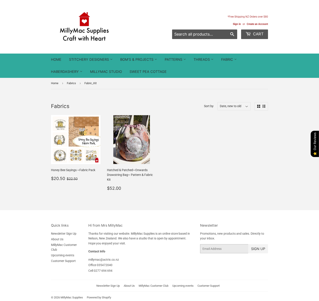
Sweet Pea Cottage (148, 71)
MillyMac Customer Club (153, 285)
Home (56, 59)
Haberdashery (65, 71)
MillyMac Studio (106, 71)
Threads (202, 59)
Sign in (237, 24)
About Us (57, 239)
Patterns (174, 59)
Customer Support (63, 261)
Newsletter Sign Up (63, 233)
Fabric (227, 59)
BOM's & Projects (137, 59)
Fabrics (71, 83)
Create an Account (257, 24)
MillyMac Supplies (72, 297)
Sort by (209, 106)
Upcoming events (62, 255)
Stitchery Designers (89, 59)
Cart (258, 34)
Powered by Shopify (99, 297)
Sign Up (258, 249)
